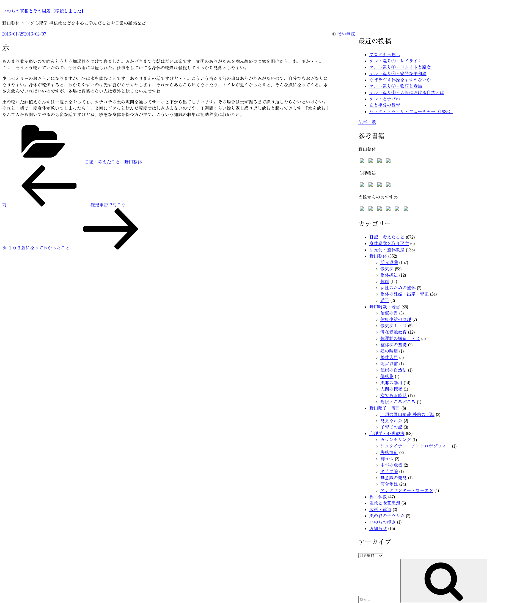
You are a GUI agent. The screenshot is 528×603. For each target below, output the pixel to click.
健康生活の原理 (395, 319)
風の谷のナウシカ (387, 516)
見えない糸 (391, 421)
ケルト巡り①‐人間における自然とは (406, 92)
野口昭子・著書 (384, 408)
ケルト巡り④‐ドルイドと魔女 (400, 67)
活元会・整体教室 (387, 250)
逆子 (384, 300)
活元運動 (389, 262)
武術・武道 (380, 509)
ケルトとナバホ (384, 99)
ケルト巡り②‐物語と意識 (395, 86)
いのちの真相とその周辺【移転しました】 (44, 11)
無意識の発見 (393, 478)
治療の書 (389, 313)
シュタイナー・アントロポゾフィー (415, 446)
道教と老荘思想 (384, 503)
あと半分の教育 (384, 105)
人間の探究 (391, 389)
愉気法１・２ (393, 326)
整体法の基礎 (393, 345)
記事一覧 (367, 122)
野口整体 (133, 162)
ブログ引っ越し (384, 54)
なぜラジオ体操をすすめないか (400, 80)
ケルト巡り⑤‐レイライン (395, 61)
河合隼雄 (389, 484)
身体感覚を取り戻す (389, 243)
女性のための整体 (398, 288)
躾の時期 (389, 351)
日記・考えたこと (102, 162)
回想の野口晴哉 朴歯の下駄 (407, 414)
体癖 (384, 281)
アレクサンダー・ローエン (406, 490)
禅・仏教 (378, 497)
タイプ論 (389, 471)
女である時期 (393, 395)
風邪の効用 (391, 383)
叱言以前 (389, 364)
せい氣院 (346, 34)
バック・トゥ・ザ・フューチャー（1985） (411, 111)
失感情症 (389, 452)
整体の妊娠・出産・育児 (404, 294)
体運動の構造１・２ (400, 338)
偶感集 (387, 376)
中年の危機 (391, 465)
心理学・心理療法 (387, 433)
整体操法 (389, 275)
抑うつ (387, 459)
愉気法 (387, 269)
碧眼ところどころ (398, 402)
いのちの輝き (382, 522)
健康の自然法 (393, 370)
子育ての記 (391, 427)
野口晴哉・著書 (384, 307)
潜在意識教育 (393, 332)
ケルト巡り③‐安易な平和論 (398, 73)
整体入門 (389, 357)
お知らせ (378, 528)
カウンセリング (395, 440)
